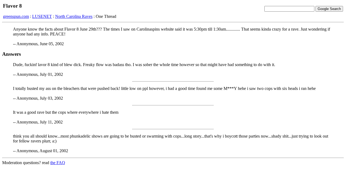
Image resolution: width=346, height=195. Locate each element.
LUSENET (42, 16)
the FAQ (57, 162)
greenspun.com (16, 16)
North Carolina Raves (73, 16)
